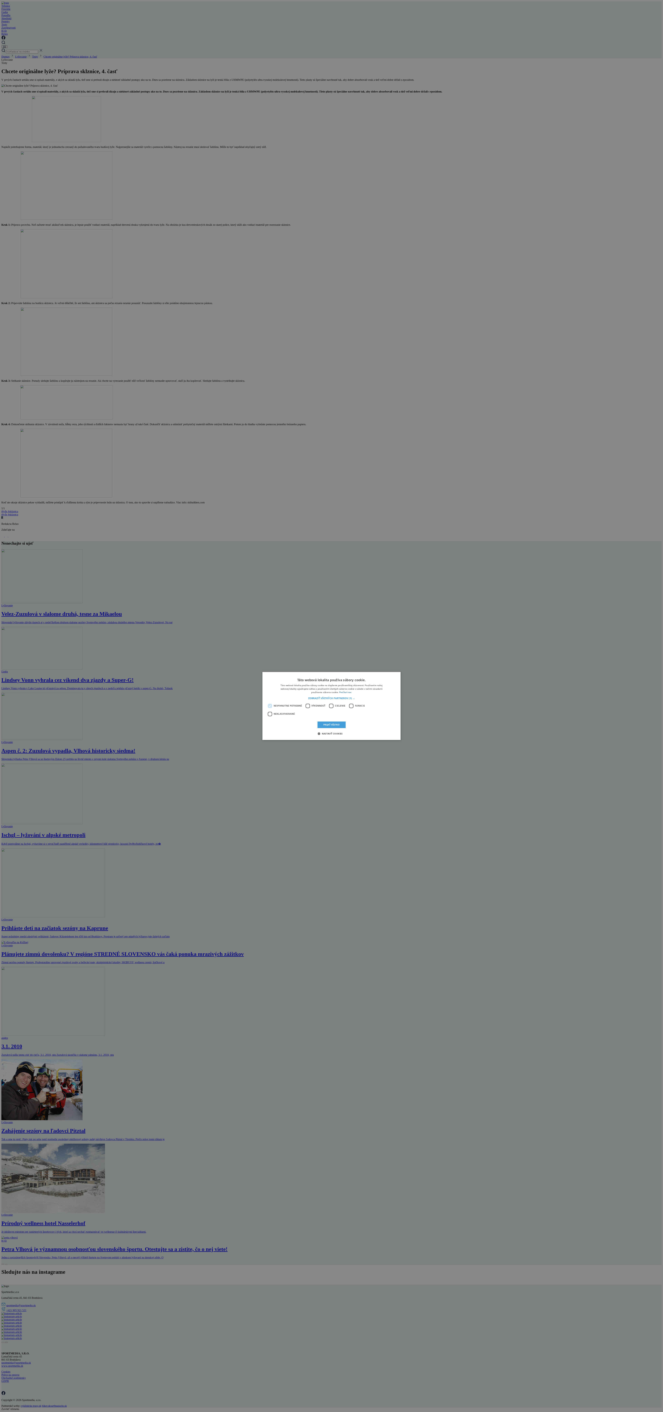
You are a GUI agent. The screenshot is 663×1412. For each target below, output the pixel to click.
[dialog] (331, 706)
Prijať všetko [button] (331, 724)
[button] (331, 698)
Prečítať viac (345, 692)
